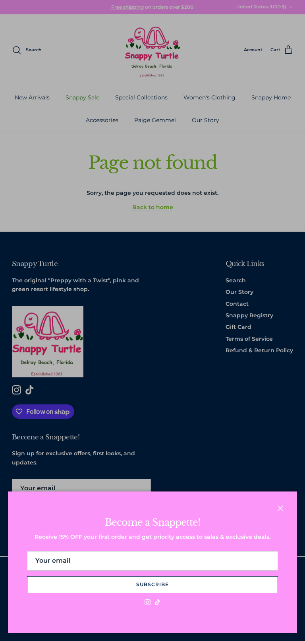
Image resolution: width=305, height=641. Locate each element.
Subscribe (152, 584)
